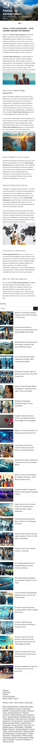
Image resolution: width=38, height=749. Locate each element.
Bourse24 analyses (8, 727)
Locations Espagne (21, 733)
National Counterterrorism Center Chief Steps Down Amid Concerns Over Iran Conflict (25, 654)
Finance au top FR (17, 725)
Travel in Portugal (19, 702)
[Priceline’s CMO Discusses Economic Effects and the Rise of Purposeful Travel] (6, 628)
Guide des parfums (23, 737)
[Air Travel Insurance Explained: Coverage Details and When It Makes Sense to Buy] (6, 613)
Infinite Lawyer (7, 725)
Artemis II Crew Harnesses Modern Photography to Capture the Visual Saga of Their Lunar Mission (25, 388)
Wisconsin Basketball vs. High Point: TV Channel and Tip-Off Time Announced (26, 668)
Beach (11, 702)
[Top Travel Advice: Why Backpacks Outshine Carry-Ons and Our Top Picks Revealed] (6, 599)
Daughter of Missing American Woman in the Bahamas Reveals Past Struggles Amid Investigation (25, 418)
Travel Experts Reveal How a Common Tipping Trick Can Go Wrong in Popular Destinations (24, 447)
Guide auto (12, 729)
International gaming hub (15, 713)
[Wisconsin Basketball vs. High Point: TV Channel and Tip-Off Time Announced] (6, 672)
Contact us (6, 690)
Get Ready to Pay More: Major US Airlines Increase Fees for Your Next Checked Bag (26, 374)
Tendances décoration (22, 729)
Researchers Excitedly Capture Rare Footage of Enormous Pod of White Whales (26, 462)
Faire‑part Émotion (16, 735)
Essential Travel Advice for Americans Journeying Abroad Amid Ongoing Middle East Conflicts (26, 329)
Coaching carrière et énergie (18, 710)
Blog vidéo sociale (29, 731)
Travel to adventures (12, 12)
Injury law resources (17, 721)
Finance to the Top (28, 725)
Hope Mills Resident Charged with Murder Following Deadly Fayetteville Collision (26, 491)
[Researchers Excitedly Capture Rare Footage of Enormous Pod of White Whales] (6, 466)
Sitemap (5, 698)
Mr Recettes (10, 739)
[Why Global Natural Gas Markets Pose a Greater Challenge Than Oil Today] (6, 584)
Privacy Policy (6, 692)
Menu (20, 23)
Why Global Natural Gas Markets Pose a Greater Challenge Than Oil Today (26, 580)
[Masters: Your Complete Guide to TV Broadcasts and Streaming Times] (6, 436)
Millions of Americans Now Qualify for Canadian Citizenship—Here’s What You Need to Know (25, 477)
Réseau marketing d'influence (11, 706)
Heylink (10, 698)
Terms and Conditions (9, 696)
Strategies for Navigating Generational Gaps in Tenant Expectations (24, 403)
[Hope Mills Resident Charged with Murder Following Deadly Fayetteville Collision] (6, 495)
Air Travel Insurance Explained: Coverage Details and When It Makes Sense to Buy (26, 609)
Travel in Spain (28, 702)
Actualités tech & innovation (14, 708)
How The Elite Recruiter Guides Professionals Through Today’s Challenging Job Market (25, 359)
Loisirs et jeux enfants (21, 719)
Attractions (6, 702)
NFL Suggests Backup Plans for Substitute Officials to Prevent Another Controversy (25, 565)
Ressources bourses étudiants (11, 723)
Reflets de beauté (27, 735)
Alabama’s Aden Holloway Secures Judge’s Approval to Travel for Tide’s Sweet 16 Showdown (26, 536)
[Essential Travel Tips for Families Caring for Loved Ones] (6, 554)
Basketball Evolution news (27, 717)
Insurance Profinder (29, 721)
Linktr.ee (15, 698)
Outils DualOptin (19, 727)
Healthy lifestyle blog (13, 717)
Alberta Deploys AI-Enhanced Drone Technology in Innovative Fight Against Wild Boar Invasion (26, 344)
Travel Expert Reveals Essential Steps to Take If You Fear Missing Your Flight (25, 521)
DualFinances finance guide (18, 715)
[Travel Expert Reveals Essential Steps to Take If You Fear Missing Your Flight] (6, 525)
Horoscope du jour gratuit (10, 737)
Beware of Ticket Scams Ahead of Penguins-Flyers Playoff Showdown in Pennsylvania (26, 315)
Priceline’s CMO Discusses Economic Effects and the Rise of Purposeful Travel (25, 624)
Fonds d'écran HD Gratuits (22, 739)
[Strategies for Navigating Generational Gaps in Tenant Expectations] (6, 407)
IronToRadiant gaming (9, 733)
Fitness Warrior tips (8, 719)
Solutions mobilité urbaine (15, 731)
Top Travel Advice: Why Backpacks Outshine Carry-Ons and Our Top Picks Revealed (26, 595)
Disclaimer (5, 694)
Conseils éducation (26, 723)
